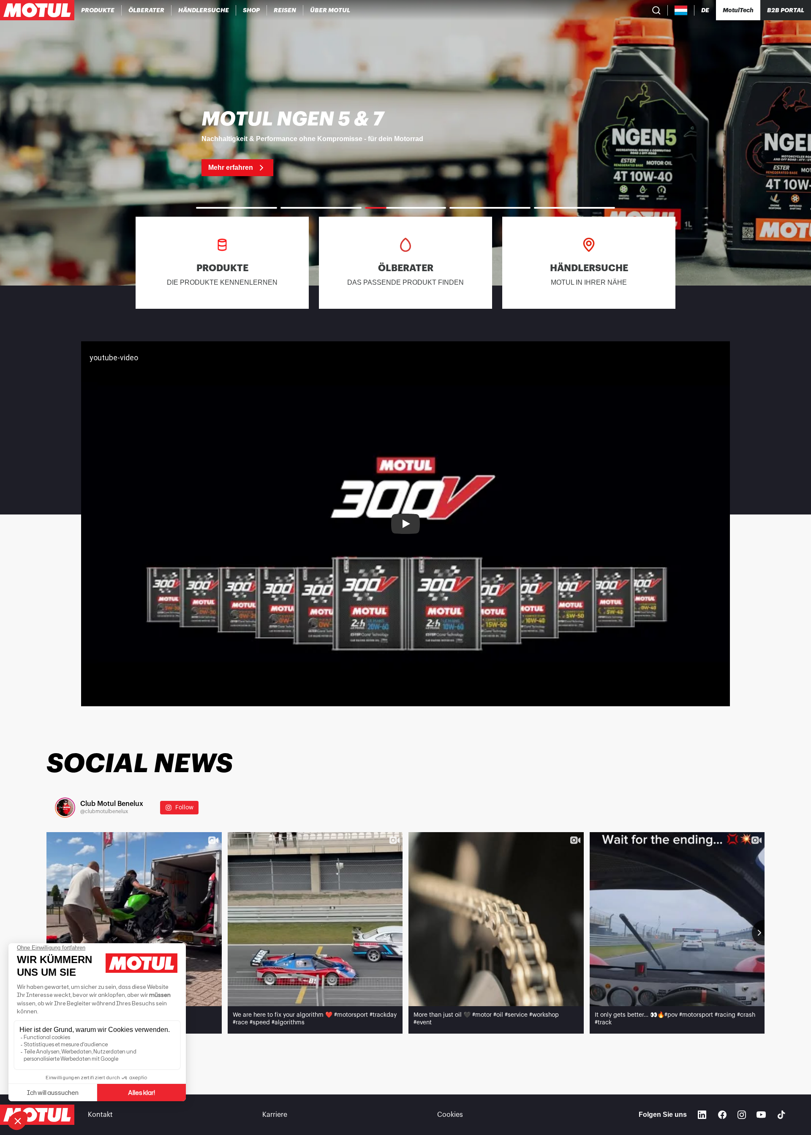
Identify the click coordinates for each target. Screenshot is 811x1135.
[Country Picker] (681, 10)
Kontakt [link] (100, 1114)
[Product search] (656, 10)
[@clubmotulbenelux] (65, 807)
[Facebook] (722, 1115)
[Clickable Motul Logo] (37, 10)
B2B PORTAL (785, 10)
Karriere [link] (274, 1114)
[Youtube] (761, 1115)
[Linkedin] (702, 1115)
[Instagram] (742, 1115)
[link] (251, 10)
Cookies (450, 1114)
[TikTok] (781, 1115)
